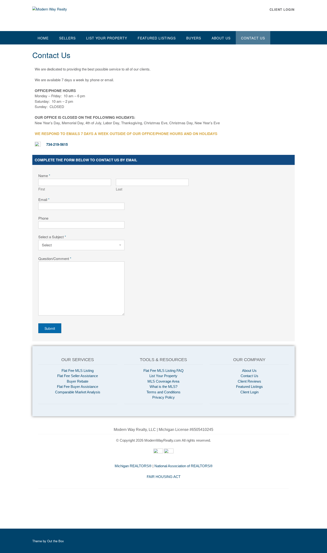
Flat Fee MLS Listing (78, 371)
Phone (43, 218)
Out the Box (55, 541)
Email (44, 199)
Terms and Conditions (163, 392)
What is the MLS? (163, 387)
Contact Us (253, 38)
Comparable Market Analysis (77, 392)
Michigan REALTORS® (133, 466)
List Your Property (106, 38)
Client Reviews (249, 381)
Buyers (193, 38)
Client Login (249, 392)
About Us (221, 38)
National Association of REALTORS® (183, 466)
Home (43, 38)
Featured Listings (157, 38)
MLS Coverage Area (163, 381)
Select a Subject (52, 236)
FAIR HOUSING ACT (163, 477)
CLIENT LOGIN (282, 9)
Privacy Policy (163, 397)
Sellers (67, 38)
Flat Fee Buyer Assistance (77, 387)
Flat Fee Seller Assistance (77, 376)
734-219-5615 (57, 144)
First (41, 189)
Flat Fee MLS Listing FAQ (163, 371)
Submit (50, 328)
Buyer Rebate (77, 381)
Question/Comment (54, 258)
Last (119, 189)
